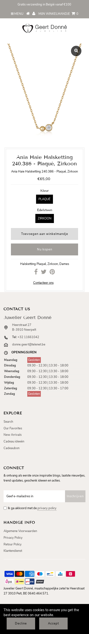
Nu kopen (44, 249)
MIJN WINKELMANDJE (58, 14)
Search (8, 422)
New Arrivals (13, 435)
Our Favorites (13, 428)
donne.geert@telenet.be (28, 344)
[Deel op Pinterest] (52, 273)
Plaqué (44, 199)
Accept (53, 623)
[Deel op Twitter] (44, 273)
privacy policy (46, 508)
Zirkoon (45, 218)
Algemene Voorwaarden (20, 531)
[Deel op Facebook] (36, 273)
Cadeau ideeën (14, 441)
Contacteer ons (43, 283)
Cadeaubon (11, 448)
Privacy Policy (13, 538)
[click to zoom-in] (76, 51)
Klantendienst (13, 551)
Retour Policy (13, 544)
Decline (21, 623)
